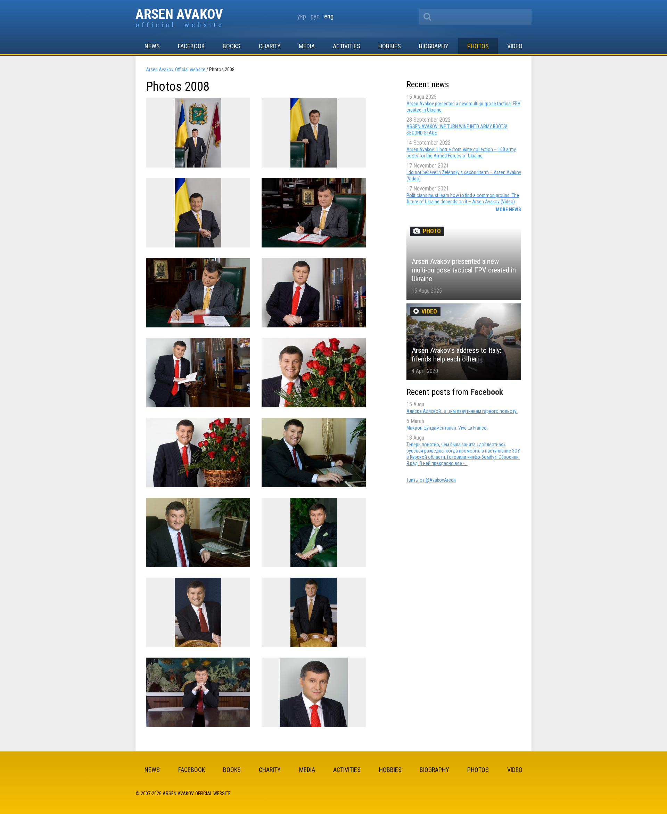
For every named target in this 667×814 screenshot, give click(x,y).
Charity (270, 46)
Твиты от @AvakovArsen (431, 480)
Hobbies (389, 46)
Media (307, 46)
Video (514, 46)
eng (329, 16)
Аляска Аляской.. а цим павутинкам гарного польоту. (462, 411)
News (152, 46)
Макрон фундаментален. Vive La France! (446, 428)
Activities (346, 46)
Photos (478, 46)
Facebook (191, 46)
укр (301, 16)
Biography (433, 46)
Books (231, 46)
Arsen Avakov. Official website (179, 19)
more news (508, 209)
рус (315, 16)
